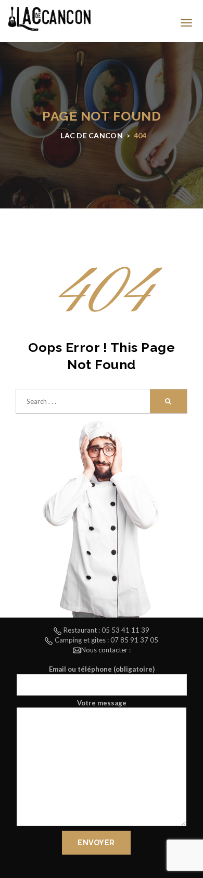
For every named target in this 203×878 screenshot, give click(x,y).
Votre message (101, 703)
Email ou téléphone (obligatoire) (102, 669)
